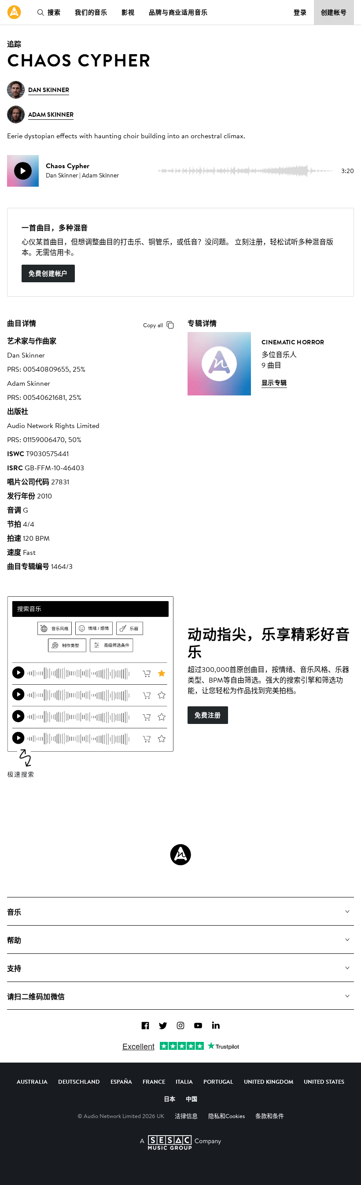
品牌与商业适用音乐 (178, 12)
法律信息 (186, 1116)
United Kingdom (268, 1081)
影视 (128, 12)
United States (324, 1081)
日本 (169, 1099)
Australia (32, 1081)
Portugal (218, 1081)
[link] (14, 12)
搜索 (54, 12)
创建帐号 (334, 12)
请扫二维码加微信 (36, 996)
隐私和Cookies (226, 1116)
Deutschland (79, 1081)
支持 (14, 968)
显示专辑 (274, 382)
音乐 (14, 912)
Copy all (153, 325)
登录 (300, 12)
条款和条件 (269, 1116)
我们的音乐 (91, 12)
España (121, 1081)
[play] (23, 171)
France (154, 1081)
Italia (184, 1081)
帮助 (14, 940)
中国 (191, 1099)
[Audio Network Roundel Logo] (180, 854)
